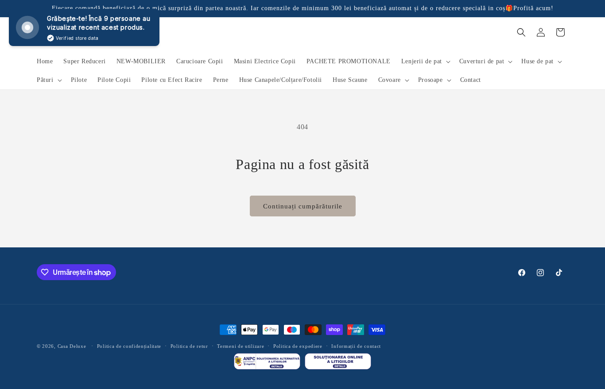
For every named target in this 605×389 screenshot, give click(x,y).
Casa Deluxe (72, 346)
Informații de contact (356, 346)
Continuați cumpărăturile (302, 206)
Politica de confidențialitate (129, 346)
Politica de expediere (297, 346)
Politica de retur (189, 346)
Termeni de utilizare (240, 346)
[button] (425, 61)
